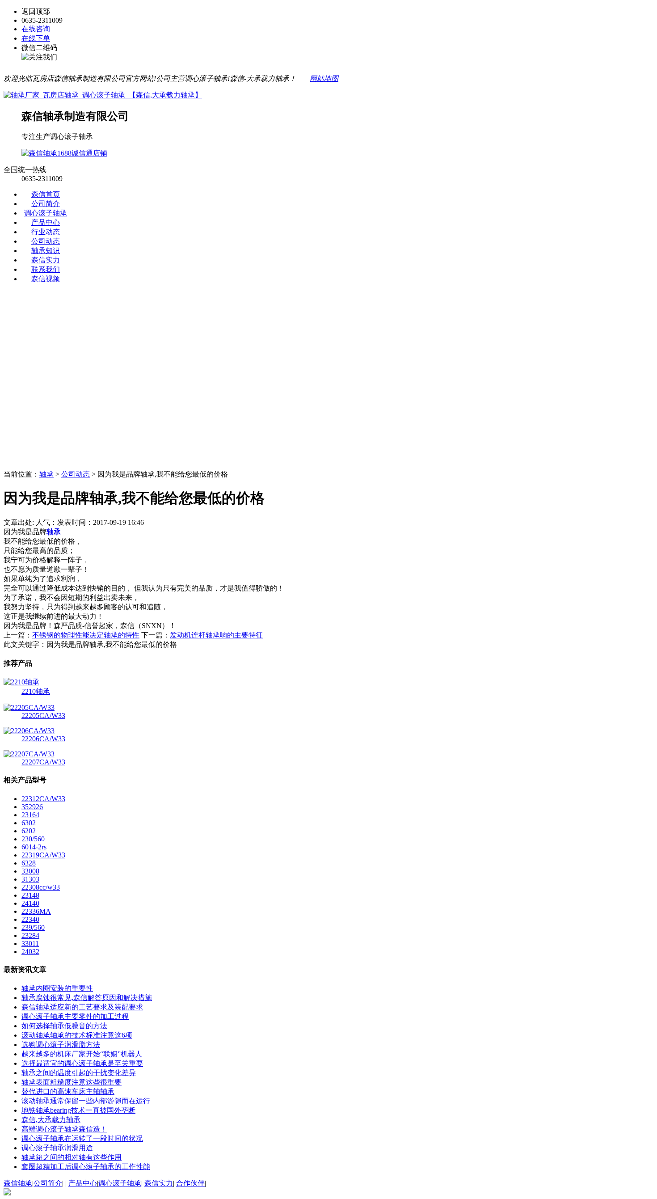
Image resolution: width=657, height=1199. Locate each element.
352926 (32, 807)
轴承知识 (45, 250)
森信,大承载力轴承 (50, 1119)
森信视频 (45, 279)
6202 (28, 831)
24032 (30, 951)
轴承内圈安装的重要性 (57, 988)
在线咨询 (35, 29)
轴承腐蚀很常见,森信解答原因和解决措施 (86, 997)
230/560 (33, 839)
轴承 (46, 474)
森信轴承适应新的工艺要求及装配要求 (82, 1007)
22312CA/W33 (43, 798)
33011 (30, 943)
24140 (30, 903)
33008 (30, 871)
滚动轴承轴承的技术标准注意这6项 (76, 1035)
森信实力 (45, 260)
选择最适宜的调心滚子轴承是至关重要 (82, 1063)
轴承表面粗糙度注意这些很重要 (71, 1082)
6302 (28, 823)
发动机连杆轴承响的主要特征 (216, 635)
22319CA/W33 (43, 855)
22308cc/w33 (40, 887)
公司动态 (45, 241)
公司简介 (45, 203)
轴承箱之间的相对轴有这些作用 (71, 1157)
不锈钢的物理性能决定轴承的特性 (85, 635)
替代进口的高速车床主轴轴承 (67, 1091)
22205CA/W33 (43, 715)
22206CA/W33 (43, 739)
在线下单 (35, 38)
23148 (30, 895)
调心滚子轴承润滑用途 (57, 1148)
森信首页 (45, 194)
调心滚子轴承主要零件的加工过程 (75, 1016)
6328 (28, 863)
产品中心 (45, 222)
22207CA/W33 (43, 762)
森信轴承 (18, 1183)
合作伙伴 (190, 1183)
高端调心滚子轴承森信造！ (64, 1129)
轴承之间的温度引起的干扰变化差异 (78, 1073)
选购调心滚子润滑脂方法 (60, 1044)
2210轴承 (35, 691)
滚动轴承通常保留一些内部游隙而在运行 (85, 1101)
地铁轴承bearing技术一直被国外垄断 (78, 1110)
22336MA (36, 911)
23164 (30, 815)
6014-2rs (33, 847)
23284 (30, 935)
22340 (30, 919)
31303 (30, 879)
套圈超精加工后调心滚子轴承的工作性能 (85, 1166)
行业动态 (45, 232)
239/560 (33, 927)
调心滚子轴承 (45, 213)
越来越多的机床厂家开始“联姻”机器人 (81, 1054)
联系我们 (45, 269)
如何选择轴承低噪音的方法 (64, 1026)
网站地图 (324, 78)
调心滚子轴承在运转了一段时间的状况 (82, 1138)
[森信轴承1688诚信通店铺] (64, 153)
